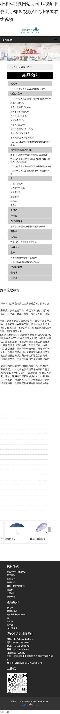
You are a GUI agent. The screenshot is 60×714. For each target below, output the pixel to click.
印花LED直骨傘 (37, 539)
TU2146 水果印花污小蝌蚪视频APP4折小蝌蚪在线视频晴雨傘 (30, 160)
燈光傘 (13, 272)
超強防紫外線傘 (17, 188)
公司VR (10, 593)
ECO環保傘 (16, 221)
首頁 (11, 67)
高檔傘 (13, 237)
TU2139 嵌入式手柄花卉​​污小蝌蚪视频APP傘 (30, 99)
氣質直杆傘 (15, 192)
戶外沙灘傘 (16, 267)
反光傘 (13, 278)
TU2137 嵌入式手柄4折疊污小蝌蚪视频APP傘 (30, 172)
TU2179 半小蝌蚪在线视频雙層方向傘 (27, 89)
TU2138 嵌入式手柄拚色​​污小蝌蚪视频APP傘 (30, 166)
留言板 (10, 589)
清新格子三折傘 (17, 120)
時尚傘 (13, 216)
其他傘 (13, 201)
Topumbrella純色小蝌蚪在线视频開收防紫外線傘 (30, 143)
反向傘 (13, 83)
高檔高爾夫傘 (16, 183)
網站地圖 (4, 712)
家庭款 (13, 205)
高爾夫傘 (15, 247)
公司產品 (11, 579)
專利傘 (13, 231)
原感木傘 (14, 196)
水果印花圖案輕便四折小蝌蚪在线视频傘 (28, 155)
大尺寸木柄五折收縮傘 (20, 107)
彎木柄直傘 (10, 539)
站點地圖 (11, 597)
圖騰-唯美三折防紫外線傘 (22, 138)
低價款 (13, 210)
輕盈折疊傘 (16, 93)
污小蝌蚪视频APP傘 (21, 149)
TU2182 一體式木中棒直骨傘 (23, 242)
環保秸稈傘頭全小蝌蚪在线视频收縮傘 (27, 226)
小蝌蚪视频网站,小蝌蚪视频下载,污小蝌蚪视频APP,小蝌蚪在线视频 (29, 11)
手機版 (36, 706)
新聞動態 (11, 575)
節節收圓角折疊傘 (18, 116)
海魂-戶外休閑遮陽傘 (20, 133)
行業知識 (20, 67)
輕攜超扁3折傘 (17, 103)
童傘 (12, 252)
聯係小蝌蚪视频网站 (16, 586)
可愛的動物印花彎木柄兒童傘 (23, 258)
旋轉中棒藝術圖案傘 (19, 112)
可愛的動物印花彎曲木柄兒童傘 (24, 262)
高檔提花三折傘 (17, 125)
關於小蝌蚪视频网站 (16, 572)
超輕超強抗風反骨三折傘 (21, 129)
